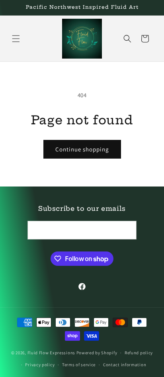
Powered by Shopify (96, 352)
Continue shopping (82, 149)
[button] (16, 38)
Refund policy (139, 352)
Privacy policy (40, 364)
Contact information (124, 364)
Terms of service (79, 364)
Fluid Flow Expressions (51, 352)
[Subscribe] (127, 230)
